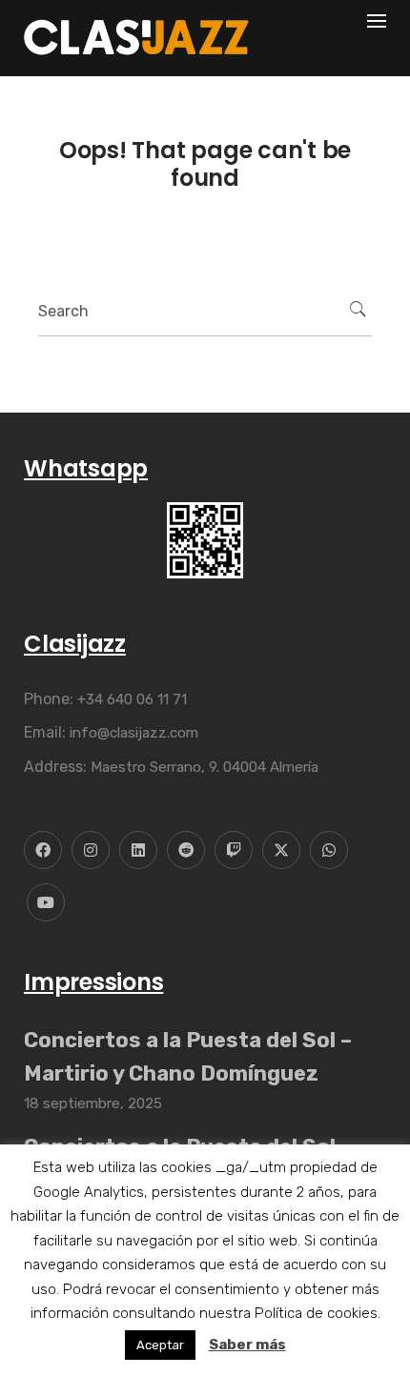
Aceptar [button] (160, 1345)
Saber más (247, 1344)
